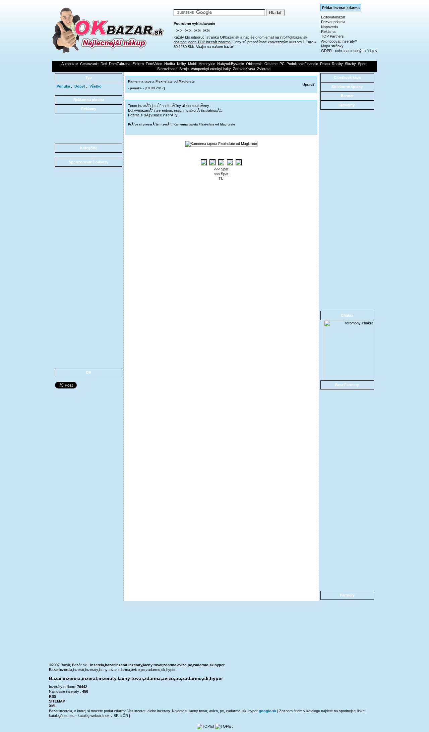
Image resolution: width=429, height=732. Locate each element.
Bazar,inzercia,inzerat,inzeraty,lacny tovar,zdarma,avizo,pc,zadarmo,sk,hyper (112, 670)
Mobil (192, 64)
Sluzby (350, 64)
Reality (337, 64)
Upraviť (308, 85)
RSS (52, 696)
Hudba (169, 64)
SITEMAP (57, 701)
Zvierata (263, 69)
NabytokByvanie (230, 64)
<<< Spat (221, 169)
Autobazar (69, 64)
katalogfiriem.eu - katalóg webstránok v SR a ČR (89, 716)
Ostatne (271, 64)
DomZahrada (119, 64)
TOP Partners (332, 36)
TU (221, 178)
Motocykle (206, 64)
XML (53, 706)
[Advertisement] (88, 128)
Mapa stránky (332, 46)
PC (282, 64)
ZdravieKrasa (244, 69)
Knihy (181, 64)
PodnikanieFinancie (302, 64)
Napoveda (329, 27)
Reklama (328, 32)
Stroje (184, 69)
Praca (325, 64)
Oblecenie (254, 64)
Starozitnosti (167, 69)
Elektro (138, 64)
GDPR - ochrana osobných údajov (349, 51)
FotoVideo (154, 64)
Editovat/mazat (333, 17)
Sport (362, 64)
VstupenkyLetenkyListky (211, 69)
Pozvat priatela (333, 22)
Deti (104, 64)
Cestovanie (89, 64)
